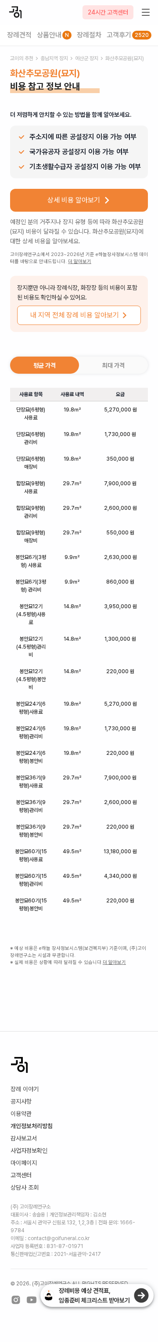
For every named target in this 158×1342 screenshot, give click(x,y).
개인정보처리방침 (32, 1125)
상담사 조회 (25, 1187)
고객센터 (21, 1175)
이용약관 (21, 1113)
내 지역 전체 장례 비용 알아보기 (74, 315)
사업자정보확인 (29, 1150)
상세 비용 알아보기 (73, 200)
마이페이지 (24, 1162)
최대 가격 (113, 365)
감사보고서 (24, 1138)
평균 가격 (44, 365)
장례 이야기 (25, 1089)
